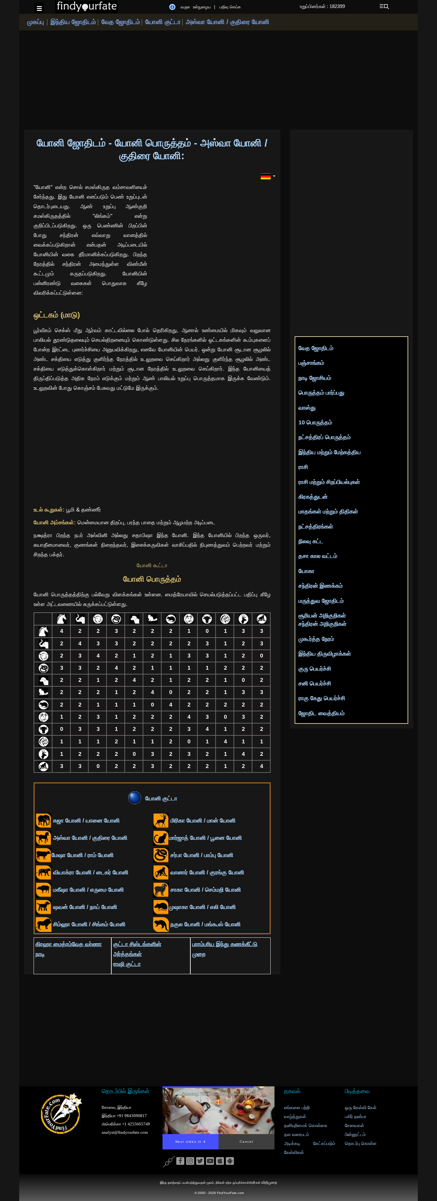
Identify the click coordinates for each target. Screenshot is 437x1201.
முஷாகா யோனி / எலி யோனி (202, 907)
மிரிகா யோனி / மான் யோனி (202, 820)
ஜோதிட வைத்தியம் (321, 713)
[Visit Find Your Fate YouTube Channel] (210, 1161)
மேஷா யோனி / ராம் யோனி (83, 855)
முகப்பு (35, 21)
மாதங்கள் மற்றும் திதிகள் (328, 511)
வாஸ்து (307, 407)
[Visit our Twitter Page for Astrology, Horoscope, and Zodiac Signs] (200, 1161)
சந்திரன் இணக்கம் (320, 586)
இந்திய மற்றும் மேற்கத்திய (329, 452)
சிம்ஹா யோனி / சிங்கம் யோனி (88, 924)
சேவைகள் (354, 1125)
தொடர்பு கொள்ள (361, 1143)
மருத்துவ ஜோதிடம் (321, 601)
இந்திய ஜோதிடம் (74, 21)
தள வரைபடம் (296, 1134)
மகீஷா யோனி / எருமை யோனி (88, 889)
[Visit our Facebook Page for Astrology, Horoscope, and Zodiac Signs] (180, 1161)
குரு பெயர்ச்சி (314, 669)
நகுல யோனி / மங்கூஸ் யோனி (205, 924)
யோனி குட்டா (163, 21)
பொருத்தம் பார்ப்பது (321, 392)
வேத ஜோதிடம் (120, 21)
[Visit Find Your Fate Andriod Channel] (230, 1161)
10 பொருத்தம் (315, 422)
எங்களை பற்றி (297, 1107)
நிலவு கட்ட (310, 541)
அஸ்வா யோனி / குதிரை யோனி (227, 21)
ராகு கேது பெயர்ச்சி (321, 698)
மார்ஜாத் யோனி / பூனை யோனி (205, 838)
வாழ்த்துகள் (295, 1116)
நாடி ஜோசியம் (314, 378)
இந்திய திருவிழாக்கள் (324, 653)
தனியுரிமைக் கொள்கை (306, 1125)
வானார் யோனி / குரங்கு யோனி (206, 872)
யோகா (306, 571)
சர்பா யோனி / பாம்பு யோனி (201, 855)
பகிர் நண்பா (355, 1116)
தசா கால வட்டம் (317, 556)
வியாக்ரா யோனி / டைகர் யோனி (90, 872)
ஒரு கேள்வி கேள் (361, 1107)
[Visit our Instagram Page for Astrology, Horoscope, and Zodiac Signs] (190, 1161)
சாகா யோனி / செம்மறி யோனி (205, 889)
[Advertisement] (218, 80)
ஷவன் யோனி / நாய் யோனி (84, 907)
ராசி (303, 467)
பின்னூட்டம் (355, 1134)
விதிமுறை (269, 1182)
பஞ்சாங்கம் (311, 363)
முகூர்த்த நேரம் (316, 639)
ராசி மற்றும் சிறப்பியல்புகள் (329, 482)
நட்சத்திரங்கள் (315, 526)
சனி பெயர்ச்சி (314, 683)
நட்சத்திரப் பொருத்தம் (324, 437)
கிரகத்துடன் (313, 497)
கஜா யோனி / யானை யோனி (86, 820)
